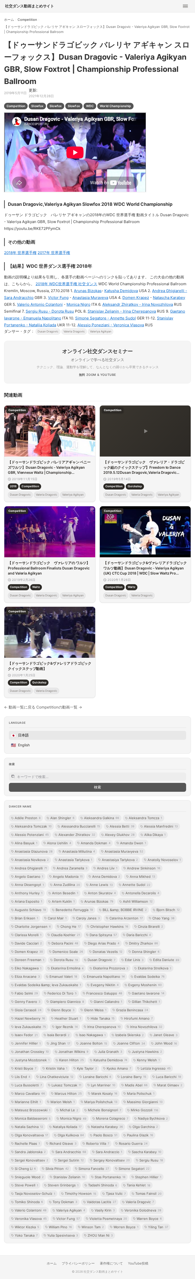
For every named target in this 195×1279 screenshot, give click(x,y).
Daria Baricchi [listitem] (138, 935)
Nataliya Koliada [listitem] (67, 1127)
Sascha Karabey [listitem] (146, 1152)
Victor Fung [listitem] (68, 1219)
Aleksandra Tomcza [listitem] (145, 818)
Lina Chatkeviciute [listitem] (56, 1077)
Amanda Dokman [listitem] (95, 843)
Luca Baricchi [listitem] (168, 1077)
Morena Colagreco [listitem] (112, 1118)
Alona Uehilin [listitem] (59, 843)
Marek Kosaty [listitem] (104, 1093)
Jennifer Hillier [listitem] (28, 1043)
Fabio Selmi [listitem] (26, 993)
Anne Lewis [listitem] (101, 885)
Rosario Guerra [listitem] (133, 1143)
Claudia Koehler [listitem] (65, 935)
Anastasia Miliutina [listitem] (78, 851)
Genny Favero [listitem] (27, 1002)
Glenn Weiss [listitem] (95, 1010)
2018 (13, 486)
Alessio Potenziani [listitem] (32, 835)
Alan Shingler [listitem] (62, 818)
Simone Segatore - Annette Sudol (105, 318)
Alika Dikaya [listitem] (155, 835)
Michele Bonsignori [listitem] (104, 1110)
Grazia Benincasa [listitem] (132, 1010)
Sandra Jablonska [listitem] (30, 1152)
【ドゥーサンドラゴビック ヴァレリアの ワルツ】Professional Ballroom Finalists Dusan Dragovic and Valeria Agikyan (49, 568)
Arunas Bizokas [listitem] (98, 901)
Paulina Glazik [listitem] (140, 1135)
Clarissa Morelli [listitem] (28, 935)
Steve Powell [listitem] (26, 1185)
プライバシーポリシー (78, 1263)
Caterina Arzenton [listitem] (126, 918)
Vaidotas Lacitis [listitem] (101, 1202)
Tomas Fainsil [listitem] (148, 1193)
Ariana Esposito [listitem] (28, 901)
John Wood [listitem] (166, 1043)
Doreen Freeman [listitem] (29, 960)
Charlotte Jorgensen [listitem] (33, 926)
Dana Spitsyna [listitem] (103, 935)
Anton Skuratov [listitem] (102, 893)
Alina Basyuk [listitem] (26, 843)
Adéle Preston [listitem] (28, 818)
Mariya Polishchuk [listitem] (100, 1102)
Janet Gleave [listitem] (165, 1035)
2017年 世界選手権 (54, 252)
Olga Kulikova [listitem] (71, 1135)
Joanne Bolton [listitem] (93, 1043)
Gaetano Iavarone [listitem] (148, 993)
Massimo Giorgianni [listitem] (144, 1102)
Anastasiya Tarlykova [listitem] (120, 860)
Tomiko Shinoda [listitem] (29, 1202)
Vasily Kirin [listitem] (105, 1210)
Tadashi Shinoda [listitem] (102, 1185)
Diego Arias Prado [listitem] (103, 943)
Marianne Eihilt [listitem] (28, 1102)
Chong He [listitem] (70, 926)
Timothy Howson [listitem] (80, 1193)
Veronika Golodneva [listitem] (142, 1210)
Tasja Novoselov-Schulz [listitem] (35, 1193)
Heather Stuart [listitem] (68, 1018)
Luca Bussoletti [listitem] (28, 1085)
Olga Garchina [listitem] (145, 1127)
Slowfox (37, 106)
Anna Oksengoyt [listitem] (29, 885)
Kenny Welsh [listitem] (148, 1060)
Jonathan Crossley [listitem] (32, 1052)
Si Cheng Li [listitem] (25, 1169)
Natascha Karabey (169, 297)
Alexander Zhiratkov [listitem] (76, 835)
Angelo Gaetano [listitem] (29, 876)
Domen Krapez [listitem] (29, 952)
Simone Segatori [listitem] (134, 1169)
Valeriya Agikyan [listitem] (70, 1210)
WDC (90, 106)
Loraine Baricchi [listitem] (97, 1077)
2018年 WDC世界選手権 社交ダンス (66, 283)
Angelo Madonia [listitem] (68, 876)
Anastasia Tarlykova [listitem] (75, 860)
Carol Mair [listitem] (57, 918)
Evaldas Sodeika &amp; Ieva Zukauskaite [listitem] (48, 985)
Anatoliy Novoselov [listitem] (164, 860)
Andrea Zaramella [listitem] (72, 868)
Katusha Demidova (121, 290)
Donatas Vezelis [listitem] (107, 952)
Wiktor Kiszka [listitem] (27, 1227)
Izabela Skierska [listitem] (129, 1035)
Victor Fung (58, 297)
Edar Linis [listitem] (134, 960)
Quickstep (135, 486)
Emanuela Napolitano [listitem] (106, 976)
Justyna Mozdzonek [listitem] (32, 1060)
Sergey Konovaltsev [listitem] (111, 1160)
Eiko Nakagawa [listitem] (28, 968)
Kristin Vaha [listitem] (56, 1068)
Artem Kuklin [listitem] (63, 901)
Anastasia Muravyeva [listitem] (124, 851)
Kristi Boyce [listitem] (25, 1068)
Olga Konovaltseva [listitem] (31, 1135)
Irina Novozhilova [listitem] (146, 1027)
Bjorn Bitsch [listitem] (168, 910)
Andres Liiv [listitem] (107, 868)
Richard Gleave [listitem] (63, 1143)
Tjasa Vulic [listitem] (116, 1193)
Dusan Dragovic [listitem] (101, 960)
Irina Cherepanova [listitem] (104, 1027)
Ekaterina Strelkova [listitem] (154, 968)
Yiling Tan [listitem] (158, 1227)
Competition (27, 20)
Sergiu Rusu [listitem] (151, 1160)
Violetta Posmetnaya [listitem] (108, 1219)
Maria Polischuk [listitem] (140, 1093)
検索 (97, 787)
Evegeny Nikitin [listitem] (105, 985)
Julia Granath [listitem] (110, 1052)
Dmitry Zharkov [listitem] (143, 943)
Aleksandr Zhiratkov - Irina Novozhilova (137, 304)
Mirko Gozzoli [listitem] (144, 1110)
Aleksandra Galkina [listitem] (101, 818)
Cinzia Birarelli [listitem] (150, 926)
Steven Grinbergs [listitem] (63, 1185)
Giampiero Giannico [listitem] (67, 1002)
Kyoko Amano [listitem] (119, 1068)
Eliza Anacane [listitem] (27, 976)
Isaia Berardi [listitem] (58, 1035)
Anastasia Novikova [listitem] (32, 860)
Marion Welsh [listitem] (63, 1102)
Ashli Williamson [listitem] (138, 901)
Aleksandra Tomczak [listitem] (33, 826)
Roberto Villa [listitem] (97, 1143)
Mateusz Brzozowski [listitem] (32, 1110)
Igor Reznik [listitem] (67, 1027)
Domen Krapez (135, 297)
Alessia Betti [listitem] (122, 826)
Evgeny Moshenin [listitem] (145, 985)
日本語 (20, 735)
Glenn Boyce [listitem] (62, 1010)
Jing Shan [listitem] (60, 1043)
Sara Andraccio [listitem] (109, 1152)
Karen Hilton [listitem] (71, 1060)
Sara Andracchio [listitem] (70, 1152)
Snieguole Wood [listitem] (29, 1177)
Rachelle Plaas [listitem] (27, 1143)
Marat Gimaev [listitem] (169, 1085)
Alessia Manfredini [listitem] (161, 826)
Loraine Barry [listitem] (133, 1077)
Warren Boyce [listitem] (149, 1219)
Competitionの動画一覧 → (59, 707)
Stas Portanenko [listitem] (110, 1177)
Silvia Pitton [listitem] (57, 1169)
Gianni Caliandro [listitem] (108, 1002)
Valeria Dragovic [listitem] (140, 1202)
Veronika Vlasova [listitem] (31, 1219)
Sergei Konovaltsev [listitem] (31, 1160)
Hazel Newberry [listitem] (30, 1018)
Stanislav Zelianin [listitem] (69, 1177)
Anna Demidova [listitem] (106, 876)
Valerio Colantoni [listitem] (30, 1210)
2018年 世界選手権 (20, 252)
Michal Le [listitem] (69, 1110)
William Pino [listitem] (60, 1227)
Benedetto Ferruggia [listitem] (74, 910)
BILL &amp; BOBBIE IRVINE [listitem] (125, 910)
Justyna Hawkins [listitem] (147, 1052)
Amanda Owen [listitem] (133, 843)
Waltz (36, 587)
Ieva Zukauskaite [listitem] (30, 1027)
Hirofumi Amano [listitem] (138, 1018)
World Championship (115, 106)
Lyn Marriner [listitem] (103, 1085)
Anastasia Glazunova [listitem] (34, 851)
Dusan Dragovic (48, 331)
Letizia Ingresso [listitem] (156, 1068)
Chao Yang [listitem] (163, 918)
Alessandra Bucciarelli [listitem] (80, 826)
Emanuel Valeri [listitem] (63, 976)
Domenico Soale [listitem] (68, 952)
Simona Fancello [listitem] (93, 1169)
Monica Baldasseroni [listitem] (33, 1118)
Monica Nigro (78, 304)
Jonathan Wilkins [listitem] (73, 1052)
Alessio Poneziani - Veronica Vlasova (110, 325)
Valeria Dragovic (74, 331)
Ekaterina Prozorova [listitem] (110, 968)
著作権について (111, 1263)
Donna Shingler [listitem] (145, 952)
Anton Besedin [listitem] (65, 893)
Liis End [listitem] (22, 1077)
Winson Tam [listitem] (93, 1227)
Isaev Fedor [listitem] (26, 1035)
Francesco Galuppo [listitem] (104, 993)
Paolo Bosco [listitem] (105, 1135)
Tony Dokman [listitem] (65, 1202)
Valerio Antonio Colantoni (40, 304)
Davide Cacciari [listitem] (28, 943)
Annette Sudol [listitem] (136, 885)
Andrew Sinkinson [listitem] (143, 868)
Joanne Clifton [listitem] (131, 1043)
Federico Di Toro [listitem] (62, 993)
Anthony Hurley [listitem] (28, 893)
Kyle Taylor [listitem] (87, 1068)
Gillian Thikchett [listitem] (146, 1002)
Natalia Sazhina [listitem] (29, 1127)
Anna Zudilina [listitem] (67, 885)
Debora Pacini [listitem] (65, 943)
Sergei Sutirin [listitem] (71, 1160)
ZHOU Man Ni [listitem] (100, 1235)
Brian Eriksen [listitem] (26, 918)
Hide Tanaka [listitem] (103, 1018)
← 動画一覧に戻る (19, 707)
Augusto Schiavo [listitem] (30, 910)
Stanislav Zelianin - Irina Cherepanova (122, 311)
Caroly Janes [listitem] (88, 918)
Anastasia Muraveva (90, 297)
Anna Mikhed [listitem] (142, 876)
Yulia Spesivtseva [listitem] (62, 1235)
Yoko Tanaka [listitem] (26, 1235)
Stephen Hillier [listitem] (148, 1177)
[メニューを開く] (185, 6)
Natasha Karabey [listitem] (107, 1127)
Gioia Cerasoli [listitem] (28, 1010)
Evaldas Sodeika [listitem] (149, 976)
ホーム (9, 20)
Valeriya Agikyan (100, 331)
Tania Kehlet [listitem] (138, 1185)
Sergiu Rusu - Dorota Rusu (50, 311)
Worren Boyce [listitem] (125, 1227)
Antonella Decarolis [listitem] (142, 893)
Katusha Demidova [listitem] (110, 1060)
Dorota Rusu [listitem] (66, 960)
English (20, 745)
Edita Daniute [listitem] (166, 960)
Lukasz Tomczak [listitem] (66, 1085)
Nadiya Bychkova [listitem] (153, 1118)
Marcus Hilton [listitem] (68, 1093)
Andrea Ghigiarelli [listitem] (31, 868)
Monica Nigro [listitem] (73, 1118)
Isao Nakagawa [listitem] (92, 1035)
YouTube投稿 (138, 1263)
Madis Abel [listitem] (136, 1085)
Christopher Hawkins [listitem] (109, 926)
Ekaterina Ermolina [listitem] (67, 968)
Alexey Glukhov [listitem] (120, 835)
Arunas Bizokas (88, 290)
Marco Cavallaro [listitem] (30, 1093)
